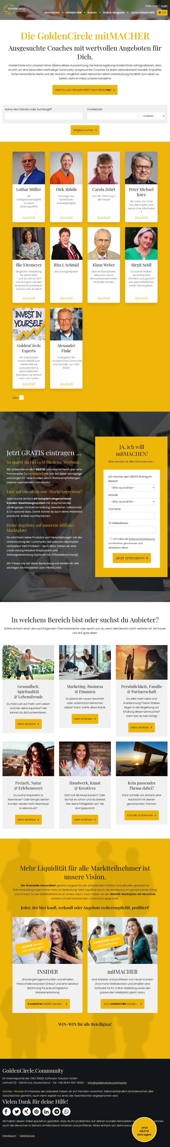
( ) (164, 12)
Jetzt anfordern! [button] (129, 558)
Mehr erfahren (27, 724)
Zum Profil (29, 217)
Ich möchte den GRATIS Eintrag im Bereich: (130, 479)
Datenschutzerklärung (142, 539)
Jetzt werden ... (121, 1004)
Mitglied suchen (83, 130)
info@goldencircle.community (107, 1083)
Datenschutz (27, 1135)
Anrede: (113, 495)
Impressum (9, 1135)
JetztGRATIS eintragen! (144, 1131)
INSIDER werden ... (46, 1004)
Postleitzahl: (95, 109)
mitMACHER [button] (73, 12)
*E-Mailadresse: (118, 523)
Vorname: (114, 509)
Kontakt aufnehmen (140, 815)
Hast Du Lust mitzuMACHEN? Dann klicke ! (83, 90)
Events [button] (92, 12)
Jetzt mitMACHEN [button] (142, 12)
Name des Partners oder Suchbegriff (28, 109)
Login (164, 6)
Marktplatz (51, 12)
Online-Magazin (114, 12)
